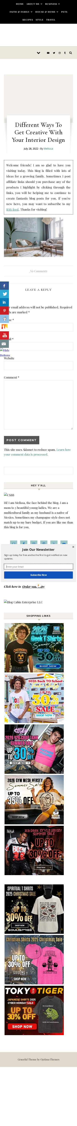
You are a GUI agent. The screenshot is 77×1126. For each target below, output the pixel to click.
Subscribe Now (38, 574)
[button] (38, 549)
